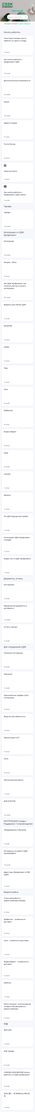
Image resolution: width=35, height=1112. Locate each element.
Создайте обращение (24, 24)
